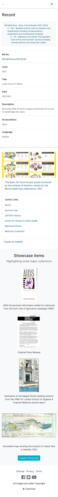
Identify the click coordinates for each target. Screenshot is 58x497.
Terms (39, 471)
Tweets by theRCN (13, 241)
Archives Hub (11, 210)
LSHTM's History (13, 215)
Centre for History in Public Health (21, 221)
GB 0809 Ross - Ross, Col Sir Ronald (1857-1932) (26, 25)
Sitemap (20, 471)
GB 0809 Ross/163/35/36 (14, 59)
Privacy (30, 471)
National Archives (13, 226)
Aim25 (8, 205)
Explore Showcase (29, 458)
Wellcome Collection (14, 231)
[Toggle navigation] (52, 4)
